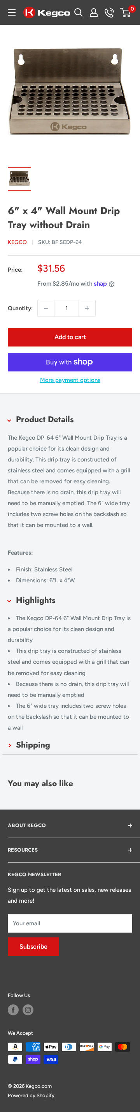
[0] (126, 12)
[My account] (94, 12)
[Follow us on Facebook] (13, 1009)
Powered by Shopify (31, 1095)
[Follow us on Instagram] (28, 1009)
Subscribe (33, 946)
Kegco (17, 242)
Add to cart (70, 337)
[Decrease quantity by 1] (46, 308)
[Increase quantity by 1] (87, 308)
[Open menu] (12, 12)
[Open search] (78, 12)
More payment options (70, 380)
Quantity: (20, 308)
